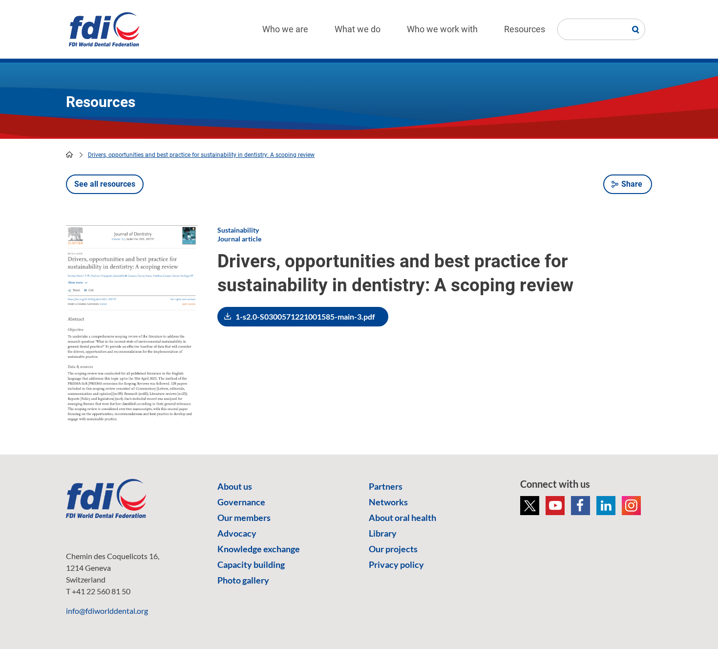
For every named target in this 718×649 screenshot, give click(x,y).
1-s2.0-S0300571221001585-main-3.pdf (305, 316)
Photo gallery (243, 580)
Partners (385, 486)
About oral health (402, 517)
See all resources (104, 184)
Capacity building (251, 564)
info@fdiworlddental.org (107, 610)
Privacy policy (396, 564)
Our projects (393, 548)
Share (631, 184)
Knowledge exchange (258, 548)
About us (234, 486)
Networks (388, 502)
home (69, 154)
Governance (241, 502)
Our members (244, 517)
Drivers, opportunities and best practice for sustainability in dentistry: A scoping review (201, 154)
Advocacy (236, 533)
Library (383, 533)
